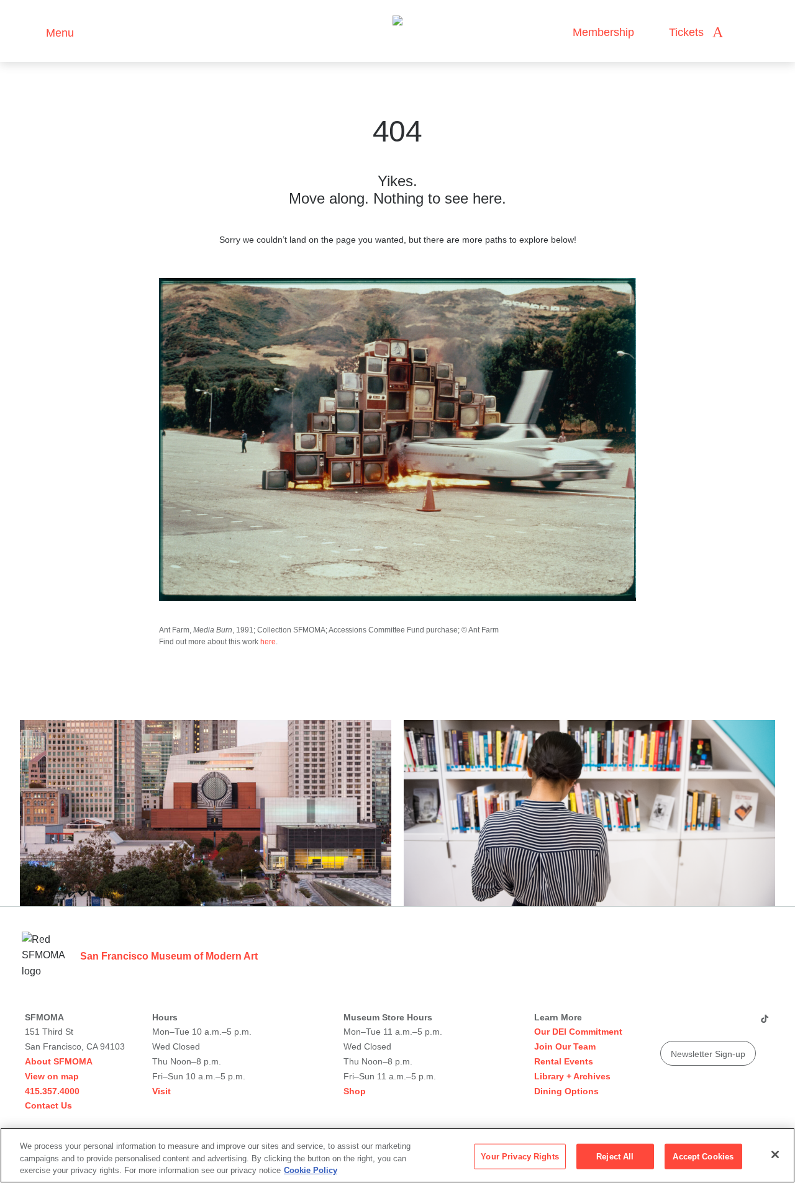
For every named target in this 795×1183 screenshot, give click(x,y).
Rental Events (563, 1061)
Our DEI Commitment (578, 1032)
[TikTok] (764, 1023)
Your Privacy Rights (519, 1156)
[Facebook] (739, 1023)
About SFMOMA (59, 1061)
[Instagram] (692, 1023)
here (268, 641)
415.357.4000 (52, 1091)
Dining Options (566, 1091)
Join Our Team (565, 1046)
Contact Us (48, 1105)
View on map (52, 1076)
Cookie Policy (310, 1170)
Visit (161, 1091)
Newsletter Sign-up (708, 1054)
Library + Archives (572, 1076)
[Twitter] (716, 1023)
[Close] (775, 1154)
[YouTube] (668, 1023)
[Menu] (30, 31)
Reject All (615, 1156)
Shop (354, 1091)
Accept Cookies (703, 1156)
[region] (397, 1155)
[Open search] (744, 32)
